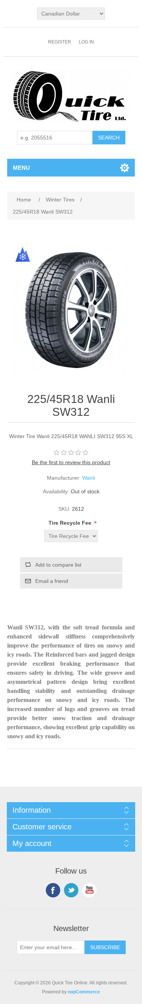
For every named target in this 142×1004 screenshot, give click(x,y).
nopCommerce (84, 992)
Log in (86, 42)
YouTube (89, 890)
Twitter (71, 890)
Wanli (88, 478)
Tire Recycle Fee (70, 523)
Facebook (53, 890)
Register (59, 42)
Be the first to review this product (71, 462)
